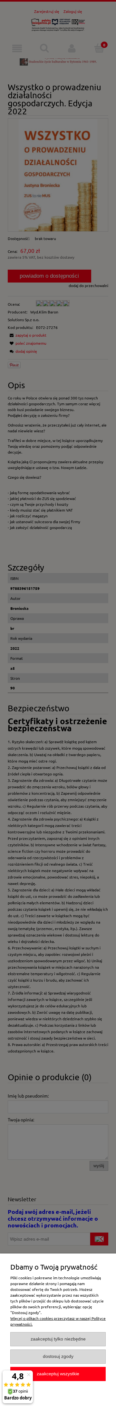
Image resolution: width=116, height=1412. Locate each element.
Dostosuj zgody (58, 1356)
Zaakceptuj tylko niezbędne (58, 1339)
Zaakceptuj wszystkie (58, 1373)
